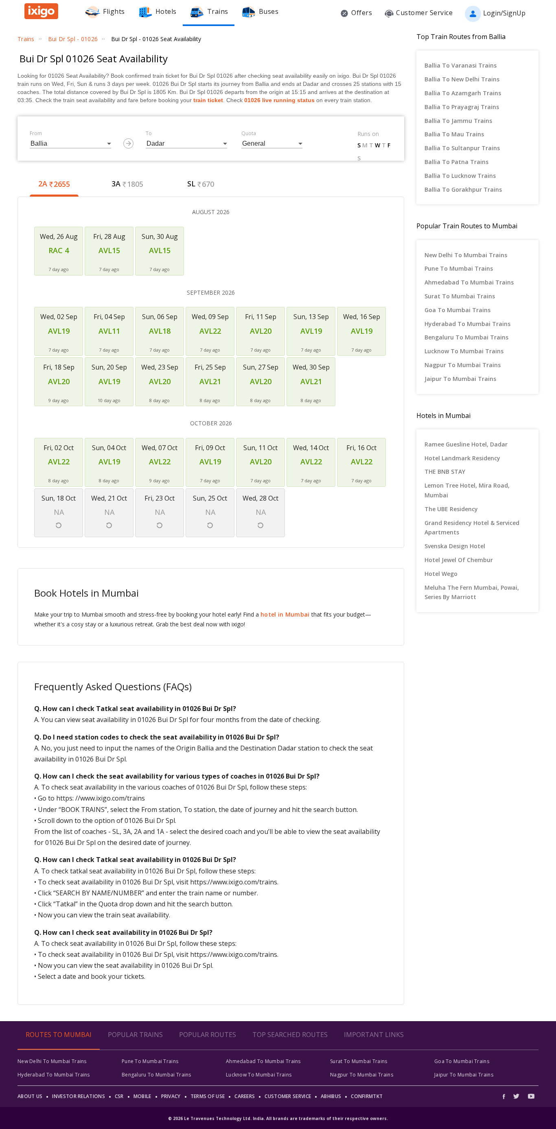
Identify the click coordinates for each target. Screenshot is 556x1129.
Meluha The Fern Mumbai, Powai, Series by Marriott (472, 592)
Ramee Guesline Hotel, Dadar (466, 444)
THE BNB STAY (445, 471)
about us (30, 1096)
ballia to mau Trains (454, 134)
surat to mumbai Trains (460, 296)
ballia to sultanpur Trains (462, 148)
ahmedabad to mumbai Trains (469, 282)
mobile (142, 1096)
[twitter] (516, 1096)
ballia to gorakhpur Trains (463, 189)
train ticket (208, 100)
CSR (119, 1096)
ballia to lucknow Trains (460, 175)
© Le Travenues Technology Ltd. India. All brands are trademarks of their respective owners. (278, 1118)
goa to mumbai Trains (457, 310)
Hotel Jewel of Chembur (459, 560)
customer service (288, 1096)
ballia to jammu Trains (458, 121)
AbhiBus (331, 1096)
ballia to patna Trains (456, 162)
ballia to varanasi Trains (461, 65)
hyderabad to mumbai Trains (467, 324)
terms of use (207, 1096)
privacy (171, 1096)
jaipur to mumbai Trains (460, 379)
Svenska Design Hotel (455, 546)
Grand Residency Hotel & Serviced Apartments (472, 527)
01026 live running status (279, 100)
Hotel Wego (441, 574)
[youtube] (531, 1096)
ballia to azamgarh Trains (463, 93)
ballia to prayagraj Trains (462, 107)
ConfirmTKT (367, 1096)
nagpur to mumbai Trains (463, 365)
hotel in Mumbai (285, 614)
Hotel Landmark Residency (462, 458)
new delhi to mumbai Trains (466, 255)
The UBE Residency (451, 509)
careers (244, 1096)
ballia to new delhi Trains (462, 79)
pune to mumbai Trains (459, 268)
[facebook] (506, 1096)
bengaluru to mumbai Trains (466, 337)
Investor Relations (78, 1096)
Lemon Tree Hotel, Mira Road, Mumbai (467, 490)
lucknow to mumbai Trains (464, 351)
